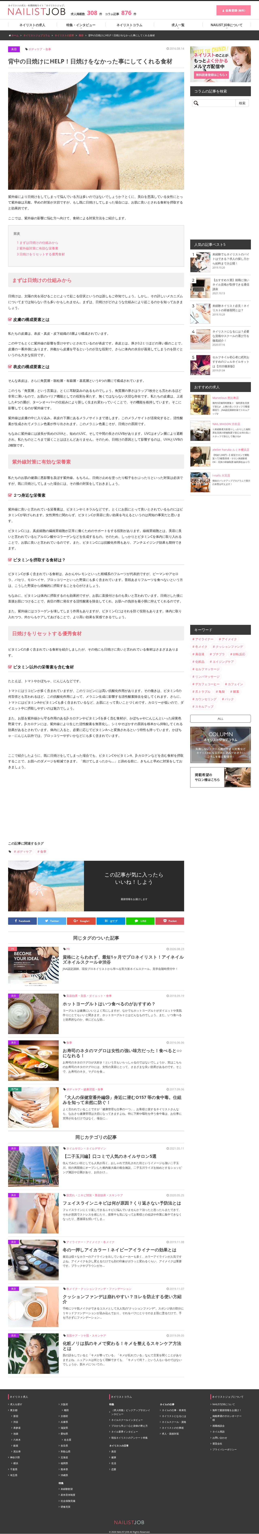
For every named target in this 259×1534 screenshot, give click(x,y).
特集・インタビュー (81, 25)
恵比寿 (17, 1451)
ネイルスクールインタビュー (127, 1420)
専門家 (14, 1089)
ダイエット (96, 996)
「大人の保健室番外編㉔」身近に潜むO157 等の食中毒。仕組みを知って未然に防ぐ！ (122, 1099)
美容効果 (72, 996)
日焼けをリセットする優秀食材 (41, 254)
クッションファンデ (93, 1289)
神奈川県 (15, 1457)
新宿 (15, 1416)
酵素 (236, 691)
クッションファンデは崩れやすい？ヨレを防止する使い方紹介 (122, 1299)
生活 (113, 1463)
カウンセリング (206, 699)
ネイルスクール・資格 (174, 1422)
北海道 (64, 1457)
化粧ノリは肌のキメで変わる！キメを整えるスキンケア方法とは (122, 1345)
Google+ (85, 921)
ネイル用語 (218, 1431)
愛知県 (64, 1433)
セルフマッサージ (207, 669)
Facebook (24, 921)
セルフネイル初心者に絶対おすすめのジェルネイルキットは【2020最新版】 (230, 361)
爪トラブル (202, 691)
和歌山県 (65, 1451)
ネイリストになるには (174, 1416)
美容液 (199, 654)
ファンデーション (120, 1289)
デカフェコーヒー (207, 684)
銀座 (15, 1445)
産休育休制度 (68, 1495)
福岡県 (64, 1463)
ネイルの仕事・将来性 (174, 1410)
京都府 (64, 1416)
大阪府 (64, 1404)
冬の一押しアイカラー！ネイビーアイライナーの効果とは (120, 1250)
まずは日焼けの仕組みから (37, 242)
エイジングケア (223, 661)
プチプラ (219, 654)
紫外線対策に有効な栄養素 (37, 248)
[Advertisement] (96, 806)
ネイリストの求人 (32, 25)
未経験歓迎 (67, 1489)
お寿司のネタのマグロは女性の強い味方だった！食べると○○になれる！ (122, 1053)
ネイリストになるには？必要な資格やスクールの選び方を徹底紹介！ (230, 335)
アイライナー (74, 1242)
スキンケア (116, 1195)
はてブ (111, 921)
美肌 (83, 996)
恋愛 (113, 1469)
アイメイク (93, 1242)
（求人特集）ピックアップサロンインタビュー (130, 1412)
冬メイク (109, 1242)
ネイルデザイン (96, 1148)
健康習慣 (89, 1089)
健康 (113, 1457)
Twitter (54, 921)
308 (92, 13)
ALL (220, 718)
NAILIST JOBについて (227, 25)
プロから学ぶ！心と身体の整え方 (129, 1425)
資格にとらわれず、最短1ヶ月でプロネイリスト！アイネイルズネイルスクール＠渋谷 (123, 959)
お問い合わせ (219, 1437)
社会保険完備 (68, 1501)
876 (126, 13)
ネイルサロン (74, 1148)
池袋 (15, 1433)
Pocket (173, 921)
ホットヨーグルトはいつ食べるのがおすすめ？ (109, 1004)
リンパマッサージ (207, 676)
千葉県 (13, 1469)
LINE (143, 921)
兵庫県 (64, 1422)
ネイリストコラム (129, 25)
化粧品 (199, 661)
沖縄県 (64, 1475)
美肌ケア (72, 1335)
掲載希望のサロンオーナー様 (227, 1418)
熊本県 (64, 1469)
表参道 (17, 1428)
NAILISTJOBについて (223, 1404)
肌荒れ (70, 1195)
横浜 (15, 1463)
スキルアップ (204, 706)
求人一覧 (178, 25)
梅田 (66, 1410)
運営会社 (217, 1443)
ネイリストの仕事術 (173, 1428)
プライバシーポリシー (224, 1449)
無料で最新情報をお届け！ (227, 1410)
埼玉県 (13, 1475)
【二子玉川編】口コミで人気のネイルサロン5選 (109, 1156)
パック (229, 699)
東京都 (13, 1410)
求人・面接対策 (170, 1433)
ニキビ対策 (85, 1195)
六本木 (17, 1439)
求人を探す (16, 1404)
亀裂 (222, 691)
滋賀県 (64, 1428)
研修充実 (65, 1506)
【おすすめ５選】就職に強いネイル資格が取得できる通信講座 (230, 284)
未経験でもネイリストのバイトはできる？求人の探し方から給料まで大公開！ (230, 258)
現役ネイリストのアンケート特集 (129, 1437)
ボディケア (35, 49)
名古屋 (67, 1439)
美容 (14, 49)
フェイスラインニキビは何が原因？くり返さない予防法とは (122, 1203)
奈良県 (64, 1445)
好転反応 (239, 654)
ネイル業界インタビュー (124, 1431)
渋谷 (15, 1422)
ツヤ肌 (85, 1335)
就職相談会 (218, 1425)
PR (68, 949)
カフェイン (235, 684)
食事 (48, 49)
